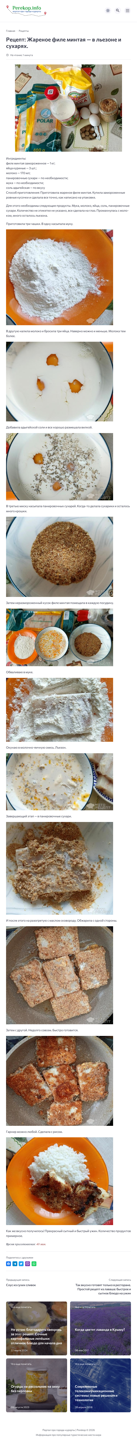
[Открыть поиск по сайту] (117, 10)
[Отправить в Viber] (27, 1263)
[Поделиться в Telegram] (14, 1263)
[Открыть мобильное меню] (127, 10)
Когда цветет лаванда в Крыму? (100, 1329)
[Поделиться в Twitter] (21, 1263)
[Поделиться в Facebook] (8, 1263)
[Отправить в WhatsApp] (34, 1263)
